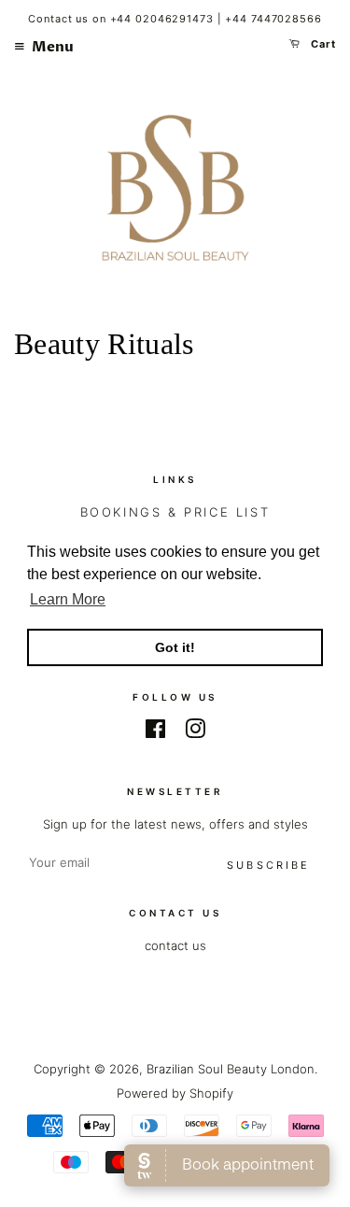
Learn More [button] (67, 599)
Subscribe (268, 865)
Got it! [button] (175, 647)
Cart (322, 43)
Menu (51, 46)
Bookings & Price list (175, 511)
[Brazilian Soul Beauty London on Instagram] (195, 732)
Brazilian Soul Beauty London (231, 1068)
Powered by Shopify (175, 1093)
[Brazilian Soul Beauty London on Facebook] (155, 732)
